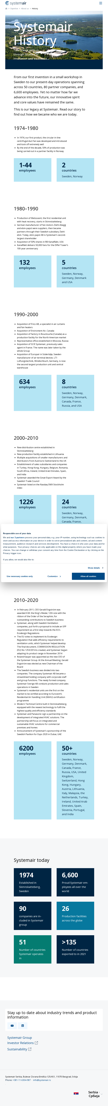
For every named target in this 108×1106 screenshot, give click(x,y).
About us (25, 8)
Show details (94, 568)
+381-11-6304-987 (22, 1080)
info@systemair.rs (42, 1080)
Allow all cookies (88, 576)
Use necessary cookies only (20, 576)
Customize (53, 576)
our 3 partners (18, 537)
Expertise (14, 8)
